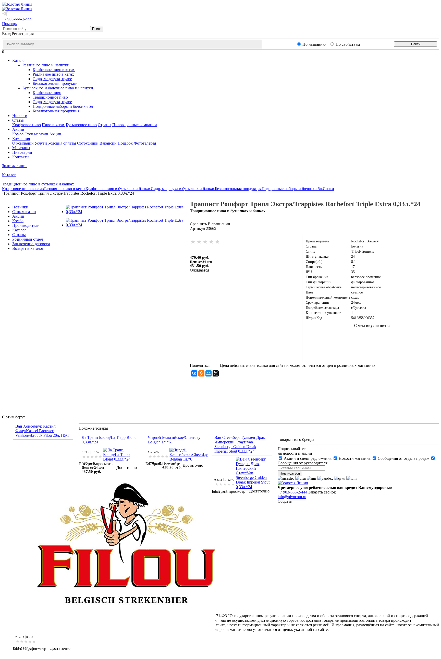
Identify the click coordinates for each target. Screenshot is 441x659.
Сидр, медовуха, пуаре (52, 79)
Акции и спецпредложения (308, 458)
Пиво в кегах (53, 125)
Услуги (41, 143)
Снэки (328, 188)
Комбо (17, 134)
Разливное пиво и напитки (45, 65)
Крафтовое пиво (47, 92)
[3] (205, 241)
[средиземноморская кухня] (314, 335)
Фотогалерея (145, 143)
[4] (211, 241)
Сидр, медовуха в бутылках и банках (183, 188)
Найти (415, 44)
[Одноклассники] (201, 373)
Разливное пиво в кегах (53, 74)
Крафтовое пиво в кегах (54, 69)
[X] (216, 373)
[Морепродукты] (331, 335)
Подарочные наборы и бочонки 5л (63, 106)
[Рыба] (347, 335)
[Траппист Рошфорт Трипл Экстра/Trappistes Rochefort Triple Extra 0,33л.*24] (128, 211)
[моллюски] (363, 335)
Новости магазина (355, 458)
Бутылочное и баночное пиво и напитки (57, 88)
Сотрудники (88, 143)
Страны (104, 125)
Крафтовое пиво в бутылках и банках (118, 188)
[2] (199, 241)
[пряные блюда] (347, 352)
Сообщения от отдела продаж (403, 458)
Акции (55, 134)
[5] (217, 241)
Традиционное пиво (50, 97)
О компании (23, 143)
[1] (193, 241)
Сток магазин (36, 134)
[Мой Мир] (208, 373)
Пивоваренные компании (134, 125)
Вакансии (108, 143)
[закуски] (363, 352)
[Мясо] (396, 335)
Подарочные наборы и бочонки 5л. (292, 188)
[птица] (412, 335)
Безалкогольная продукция (56, 83)
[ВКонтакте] (194, 373)
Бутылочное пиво (81, 125)
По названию (314, 44)
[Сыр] (396, 352)
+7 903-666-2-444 (17, 19)
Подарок (125, 143)
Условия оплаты (62, 143)
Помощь (9, 23)
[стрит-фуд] (380, 335)
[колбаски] (429, 335)
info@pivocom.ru (292, 497)
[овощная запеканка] (380, 352)
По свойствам (348, 44)
